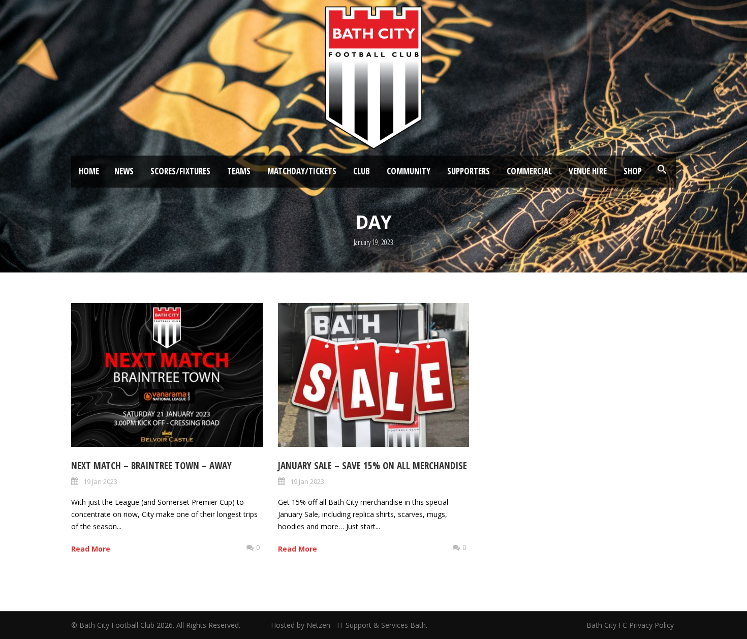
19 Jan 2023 (100, 481)
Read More (90, 549)
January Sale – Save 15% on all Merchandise (372, 465)
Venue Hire (588, 171)
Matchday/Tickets (301, 171)
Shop (633, 171)
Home (89, 171)
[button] (662, 170)
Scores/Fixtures (180, 171)
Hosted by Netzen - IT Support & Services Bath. (349, 625)
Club (361, 171)
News (124, 171)
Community (408, 171)
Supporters (468, 171)
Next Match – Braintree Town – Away (151, 465)
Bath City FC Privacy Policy (631, 625)
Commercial (529, 171)
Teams (239, 171)
